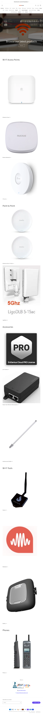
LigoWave (5, 320)
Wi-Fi (10, 8)
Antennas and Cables (7, 461)
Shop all (21, 45)
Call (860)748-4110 (22, 690)
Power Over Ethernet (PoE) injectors (10, 404)
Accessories (37, 8)
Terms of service (38, 712)
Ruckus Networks (6, 157)
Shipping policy (38, 711)
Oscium (4, 510)
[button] (2, 5)
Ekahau (4, 623)
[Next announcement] (41, 2)
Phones (33, 8)
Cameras (20, 8)
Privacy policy (28, 711)
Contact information (32, 712)
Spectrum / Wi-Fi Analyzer (32, 10)
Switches (13, 8)
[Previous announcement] (2, 2)
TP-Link (4, 199)
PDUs (16, 8)
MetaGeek (5, 566)
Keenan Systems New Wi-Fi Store (15, 711)
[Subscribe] (20, 702)
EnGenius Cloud (6, 117)
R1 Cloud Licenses (11, 10)
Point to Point (29, 8)
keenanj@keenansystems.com (22, 692)
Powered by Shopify (22, 711)
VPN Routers (7, 8)
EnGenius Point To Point (8, 263)
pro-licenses (5, 369)
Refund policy (33, 711)
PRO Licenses (24, 8)
